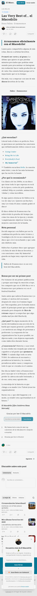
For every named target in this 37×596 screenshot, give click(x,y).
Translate (6, 12)
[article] (18, 509)
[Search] (33, 498)
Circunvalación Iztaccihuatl (14, 503)
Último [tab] (14, 498)
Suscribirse (20, 3)
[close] (31, 539)
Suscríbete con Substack (20, 572)
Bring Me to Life (12, 155)
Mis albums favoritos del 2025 (12, 520)
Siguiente (29, 459)
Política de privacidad (24, 581)
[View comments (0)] (10, 34)
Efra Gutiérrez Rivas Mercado (15, 27)
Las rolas (6, 9)
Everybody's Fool (12, 159)
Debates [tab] (21, 498)
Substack (8, 592)
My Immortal (11, 163)
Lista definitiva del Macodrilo (11, 525)
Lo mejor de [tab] (6, 498)
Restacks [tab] (16, 473)
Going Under (10, 152)
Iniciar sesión (30, 3)
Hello (22, 167)
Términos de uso (25, 577)
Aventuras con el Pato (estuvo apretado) (12, 507)
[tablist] (11, 473)
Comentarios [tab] (7, 473)
